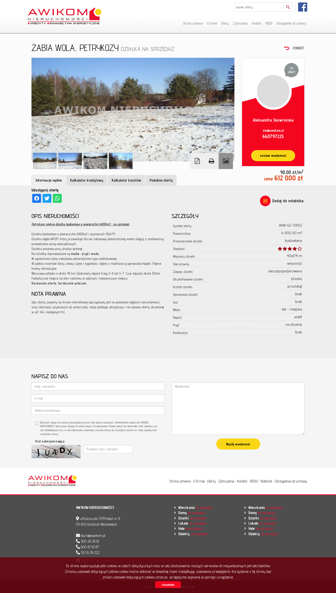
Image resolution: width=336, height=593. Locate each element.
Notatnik (266, 481)
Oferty (225, 23)
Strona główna (193, 23)
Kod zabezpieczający (49, 441)
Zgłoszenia (240, 23)
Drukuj (211, 161)
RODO (269, 23)
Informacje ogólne (48, 180)
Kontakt (257, 23)
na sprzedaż (265, 507)
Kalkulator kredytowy (86, 180)
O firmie (212, 23)
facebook (303, 7)
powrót (299, 48)
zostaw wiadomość (273, 155)
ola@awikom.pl (273, 130)
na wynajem (195, 507)
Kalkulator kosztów (126, 180)
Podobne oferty (161, 180)
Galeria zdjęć (226, 161)
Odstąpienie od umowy (291, 23)
